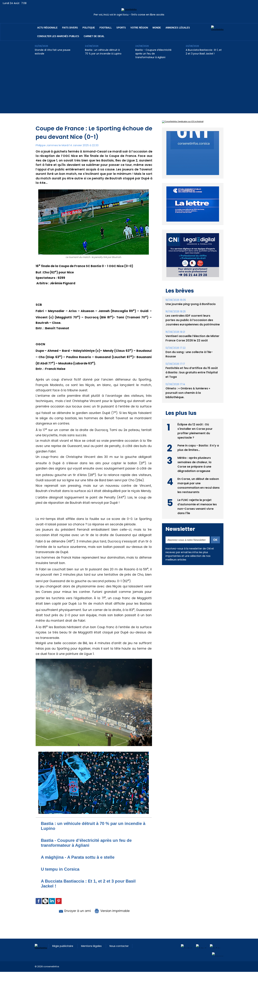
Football (106, 27)
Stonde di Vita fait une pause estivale (52, 51)
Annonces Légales (178, 27)
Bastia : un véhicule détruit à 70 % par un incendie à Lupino (103, 51)
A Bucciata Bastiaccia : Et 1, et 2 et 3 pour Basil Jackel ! (204, 51)
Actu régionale (47, 27)
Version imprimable (115, 911)
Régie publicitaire (63, 946)
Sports (121, 27)
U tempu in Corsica (60, 869)
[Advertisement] (129, 88)
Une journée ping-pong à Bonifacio (191, 296)
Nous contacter (119, 946)
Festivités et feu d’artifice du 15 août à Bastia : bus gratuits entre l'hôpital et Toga (192, 364)
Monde (157, 27)
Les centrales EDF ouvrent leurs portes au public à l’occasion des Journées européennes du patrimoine (193, 312)
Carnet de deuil (94, 36)
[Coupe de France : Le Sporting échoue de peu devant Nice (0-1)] (94, 660)
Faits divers (70, 27)
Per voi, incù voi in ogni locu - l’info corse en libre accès (129, 14)
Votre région (139, 27)
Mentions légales (91, 946)
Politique (88, 27)
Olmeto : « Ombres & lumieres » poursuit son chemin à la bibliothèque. (188, 384)
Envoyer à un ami (77, 911)
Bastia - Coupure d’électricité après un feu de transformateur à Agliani (153, 53)
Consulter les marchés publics (58, 36)
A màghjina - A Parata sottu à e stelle (77, 857)
